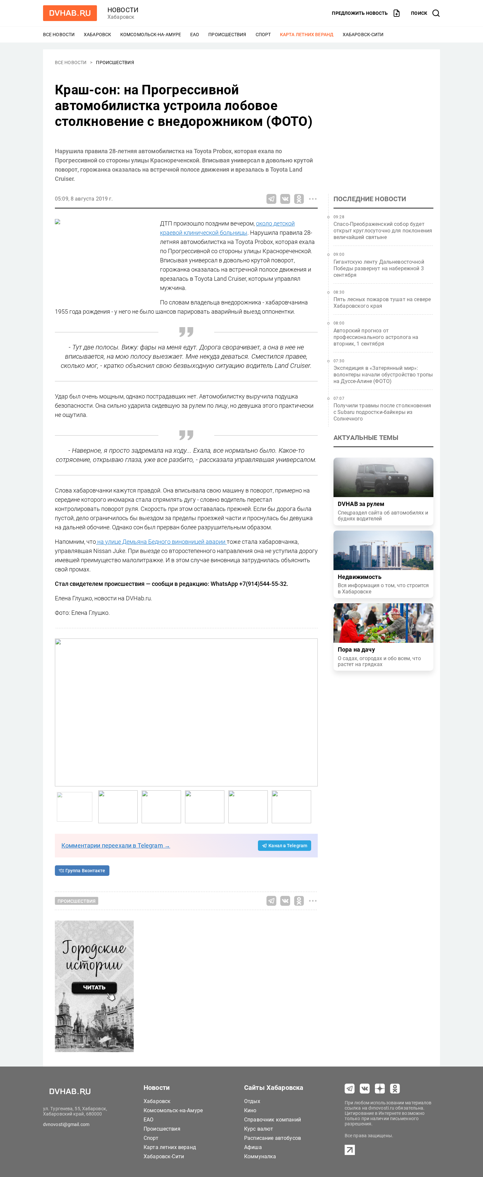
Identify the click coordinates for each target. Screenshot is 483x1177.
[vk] (365, 1088)
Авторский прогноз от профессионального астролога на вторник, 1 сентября (376, 337)
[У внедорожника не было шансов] (161, 806)
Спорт (263, 34)
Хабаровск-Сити (363, 34)
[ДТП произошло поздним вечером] (186, 712)
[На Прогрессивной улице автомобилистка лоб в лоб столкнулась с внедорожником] (118, 806)
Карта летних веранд (307, 34)
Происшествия (227, 34)
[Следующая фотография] (61, 712)
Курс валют (258, 1129)
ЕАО (194, 34)
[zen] (380, 1088)
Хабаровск (97, 34)
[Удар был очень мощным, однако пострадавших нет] (204, 806)
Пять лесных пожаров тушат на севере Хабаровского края (382, 302)
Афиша (253, 1147)
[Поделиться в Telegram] (271, 199)
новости (122, 10)
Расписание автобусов (272, 1138)
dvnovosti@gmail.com (66, 1124)
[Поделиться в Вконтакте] (285, 199)
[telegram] (350, 1088)
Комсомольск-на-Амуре (150, 34)
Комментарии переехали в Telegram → (115, 845)
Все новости (59, 34)
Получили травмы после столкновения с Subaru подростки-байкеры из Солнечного (382, 412)
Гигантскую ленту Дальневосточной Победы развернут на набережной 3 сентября (379, 268)
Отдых (252, 1101)
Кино (250, 1110)
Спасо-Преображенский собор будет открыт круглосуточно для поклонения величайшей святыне (383, 230)
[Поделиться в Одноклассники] (299, 199)
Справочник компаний (272, 1120)
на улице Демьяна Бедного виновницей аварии (161, 541)
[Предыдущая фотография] (311, 712)
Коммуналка (260, 1156)
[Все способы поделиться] (313, 199)
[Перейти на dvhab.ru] (70, 13)
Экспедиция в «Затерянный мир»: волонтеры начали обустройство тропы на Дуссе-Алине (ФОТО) (383, 374)
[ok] (395, 1088)
